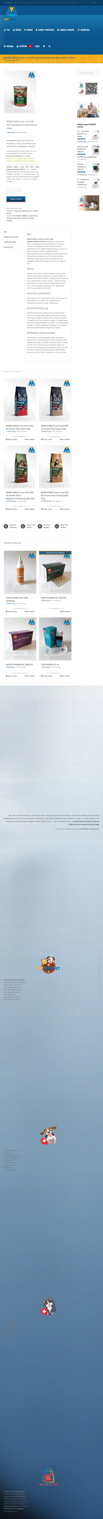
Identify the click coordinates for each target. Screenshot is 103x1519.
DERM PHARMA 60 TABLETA (53, 598)
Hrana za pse (8, 1153)
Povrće (24, 218)
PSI (14, 216)
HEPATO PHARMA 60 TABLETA (19, 664)
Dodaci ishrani (9, 1160)
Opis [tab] (5, 232)
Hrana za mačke (9, 1323)
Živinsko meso (12, 218)
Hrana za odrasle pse (21, 211)
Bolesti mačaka (9, 1338)
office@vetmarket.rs (71, 3)
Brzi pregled (30, 439)
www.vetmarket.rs (14, 992)
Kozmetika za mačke (11, 1333)
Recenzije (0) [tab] (8, 247)
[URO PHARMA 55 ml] (55, 639)
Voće (19, 218)
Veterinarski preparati (11, 1158)
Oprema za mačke (10, 1336)
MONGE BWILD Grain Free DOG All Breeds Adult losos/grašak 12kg (55, 495)
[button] (49, 46)
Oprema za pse (9, 1165)
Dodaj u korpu (15, 199)
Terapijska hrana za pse (12, 1155)
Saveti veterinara (10, 1170)
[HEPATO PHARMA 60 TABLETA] (20, 639)
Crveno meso (33, 216)
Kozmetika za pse (10, 1163)
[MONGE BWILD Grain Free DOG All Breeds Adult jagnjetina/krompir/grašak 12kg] (20, 466)
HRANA (18, 216)
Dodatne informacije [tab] (11, 237)
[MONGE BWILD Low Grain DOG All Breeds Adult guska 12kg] (55, 400)
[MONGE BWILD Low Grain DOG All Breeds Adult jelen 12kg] (20, 400)
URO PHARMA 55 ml (50, 664)
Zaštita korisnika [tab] (10, 242)
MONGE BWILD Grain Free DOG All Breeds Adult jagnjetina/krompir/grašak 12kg (20, 495)
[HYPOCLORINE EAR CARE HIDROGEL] (20, 572)
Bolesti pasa (8, 1168)
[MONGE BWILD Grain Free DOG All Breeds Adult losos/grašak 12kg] (55, 466)
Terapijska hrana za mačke (13, 1326)
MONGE (25, 216)
